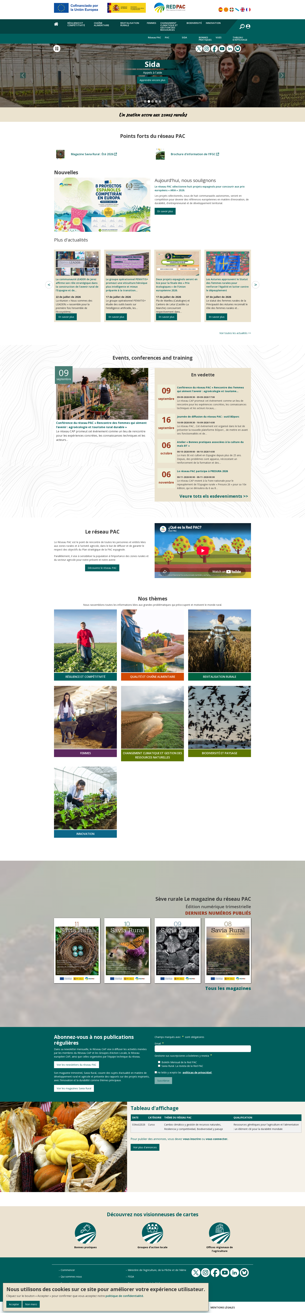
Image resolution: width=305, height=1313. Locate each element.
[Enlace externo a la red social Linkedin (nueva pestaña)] (230, 48)
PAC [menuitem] (167, 37)
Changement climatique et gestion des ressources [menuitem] (169, 26)
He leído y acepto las (170, 1072)
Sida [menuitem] (184, 37)
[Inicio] (171, 9)
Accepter (14, 1304)
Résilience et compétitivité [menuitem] (76, 24)
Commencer (68, 1270)
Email (158, 1043)
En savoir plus (165, 211)
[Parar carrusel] (57, 48)
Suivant (255, 284)
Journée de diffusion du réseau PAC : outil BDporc (208, 416)
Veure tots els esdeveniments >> (214, 496)
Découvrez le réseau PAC (102, 568)
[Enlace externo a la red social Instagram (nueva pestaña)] (207, 48)
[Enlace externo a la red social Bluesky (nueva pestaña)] (238, 48)
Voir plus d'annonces (145, 1147)
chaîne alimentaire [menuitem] (101, 24)
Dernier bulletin (152, 80)
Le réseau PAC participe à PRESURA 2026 (202, 471)
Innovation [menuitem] (213, 23)
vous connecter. (217, 1139)
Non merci (31, 1304)
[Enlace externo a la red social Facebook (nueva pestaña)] (215, 48)
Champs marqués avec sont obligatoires (179, 1036)
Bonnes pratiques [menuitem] (205, 38)
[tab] (145, 101)
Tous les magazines (228, 988)
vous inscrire (192, 1139)
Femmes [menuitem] (151, 23)
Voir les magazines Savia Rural (74, 1088)
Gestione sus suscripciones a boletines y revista (182, 1055)
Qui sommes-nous (71, 1276)
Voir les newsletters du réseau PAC (76, 1064)
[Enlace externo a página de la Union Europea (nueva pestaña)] (78, 9)
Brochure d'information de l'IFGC (193, 154)
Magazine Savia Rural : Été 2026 (92, 154)
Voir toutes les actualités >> (235, 333)
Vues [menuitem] (219, 37)
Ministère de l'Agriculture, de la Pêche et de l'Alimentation (161, 1270)
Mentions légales (223, 1307)
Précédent (49, 284)
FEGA (131, 1276)
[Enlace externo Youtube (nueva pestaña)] (222, 48)
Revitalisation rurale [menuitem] (129, 24)
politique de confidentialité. (125, 1296)
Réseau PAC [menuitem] (154, 37)
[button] (23, 75)
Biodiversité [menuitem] (194, 23)
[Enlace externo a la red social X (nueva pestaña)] (199, 48)
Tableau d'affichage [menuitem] (240, 38)
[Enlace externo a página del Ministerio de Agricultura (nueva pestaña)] (127, 9)
